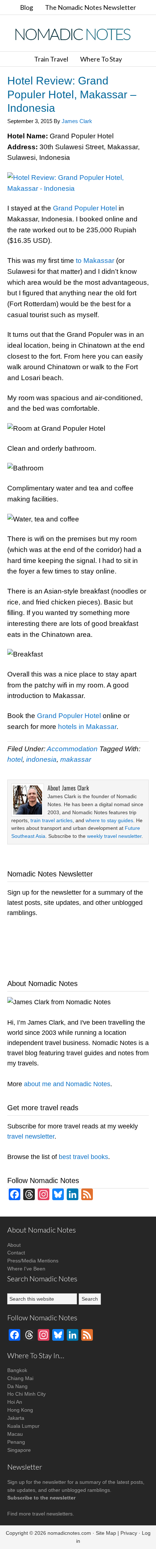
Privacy (128, 1533)
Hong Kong (20, 1410)
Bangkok (17, 1370)
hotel (14, 759)
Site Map (106, 1533)
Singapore (19, 1450)
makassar (75, 759)
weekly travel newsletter (114, 836)
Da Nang (17, 1386)
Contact (16, 1253)
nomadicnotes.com (69, 1533)
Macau (15, 1434)
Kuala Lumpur (23, 1426)
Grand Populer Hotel (85, 208)
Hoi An (14, 1402)
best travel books (83, 1156)
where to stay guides (109, 820)
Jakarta (15, 1418)
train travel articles (51, 820)
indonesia (41, 759)
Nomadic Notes (78, 34)
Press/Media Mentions (32, 1261)
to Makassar (95, 260)
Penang (16, 1442)
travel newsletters (52, 1514)
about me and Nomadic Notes (67, 1084)
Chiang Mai (20, 1378)
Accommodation (72, 749)
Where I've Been (26, 1269)
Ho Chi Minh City (26, 1394)
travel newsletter (30, 1136)
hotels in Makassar (87, 726)
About (14, 1245)
